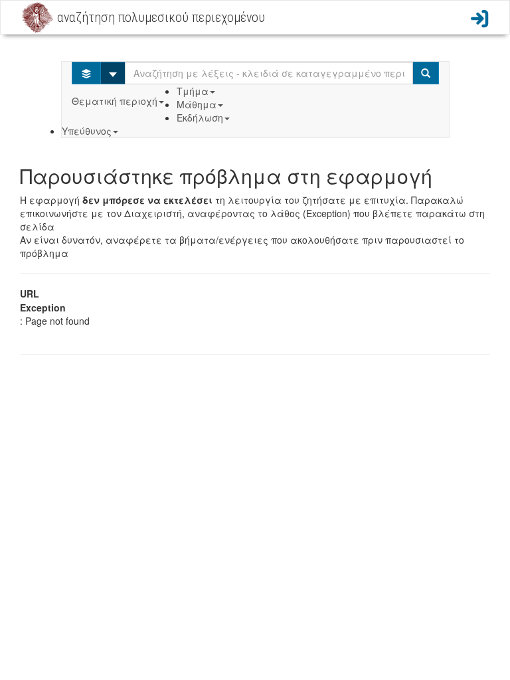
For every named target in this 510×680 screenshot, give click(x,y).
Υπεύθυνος (87, 130)
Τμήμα (193, 91)
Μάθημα (196, 104)
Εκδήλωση (200, 117)
